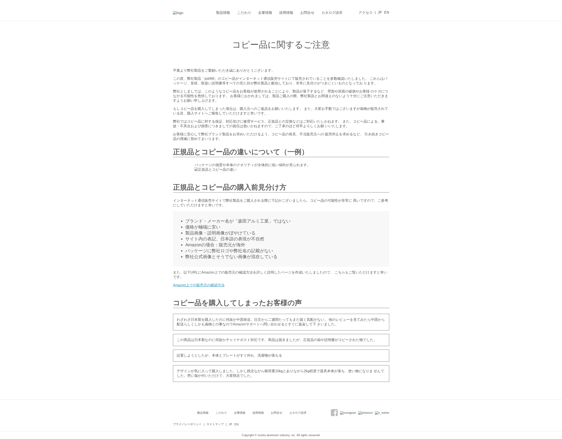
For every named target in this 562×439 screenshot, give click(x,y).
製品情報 (223, 13)
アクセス (365, 13)
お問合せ (307, 13)
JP (380, 12)
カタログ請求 (331, 13)
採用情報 (286, 13)
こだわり (244, 13)
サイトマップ (215, 424)
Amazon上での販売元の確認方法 (199, 285)
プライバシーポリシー (187, 424)
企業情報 (265, 13)
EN (386, 12)
